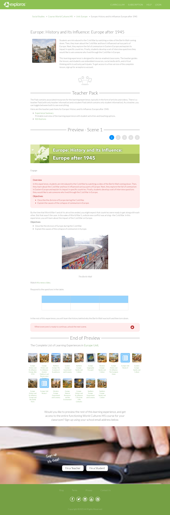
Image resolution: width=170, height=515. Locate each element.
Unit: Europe (82, 16)
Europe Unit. (91, 345)
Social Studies (38, 16)
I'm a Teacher (73, 468)
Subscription (135, 4)
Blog (61, 490)
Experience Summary (44, 113)
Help (149, 4)
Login (158, 4)
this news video (43, 282)
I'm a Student (97, 468)
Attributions (40, 119)
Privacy (89, 490)
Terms (74, 490)
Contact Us (105, 490)
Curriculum (117, 4)
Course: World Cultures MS (60, 16)
